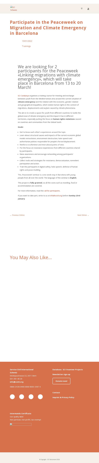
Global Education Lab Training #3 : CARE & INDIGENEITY (36, 272)
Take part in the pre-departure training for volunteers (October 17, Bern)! (44, 301)
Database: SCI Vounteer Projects (68, 369)
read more (16, 285)
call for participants (52, 190)
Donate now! (61, 381)
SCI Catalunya (23, 95)
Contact (56, 392)
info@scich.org (56, 195)
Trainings (26, 46)
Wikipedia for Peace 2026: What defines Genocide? (34, 330)
